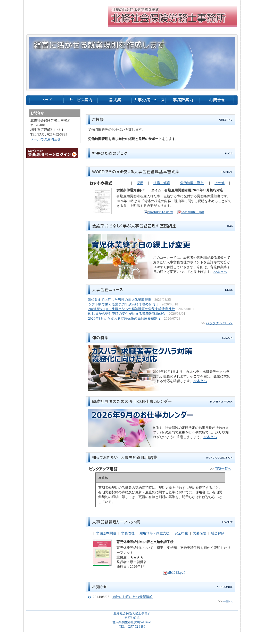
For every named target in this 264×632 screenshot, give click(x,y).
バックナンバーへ (219, 323)
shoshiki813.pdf (192, 212)
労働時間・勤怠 (192, 183)
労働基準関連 (106, 533)
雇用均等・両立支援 (154, 533)
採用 (140, 183)
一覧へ (227, 601)
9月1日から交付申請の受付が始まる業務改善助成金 (127, 313)
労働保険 (199, 533)
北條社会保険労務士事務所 (132, 613)
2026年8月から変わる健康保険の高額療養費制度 (124, 318)
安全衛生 (181, 533)
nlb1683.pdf (176, 572)
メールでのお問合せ (45, 139)
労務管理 (128, 533)
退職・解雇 (161, 183)
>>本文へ (220, 272)
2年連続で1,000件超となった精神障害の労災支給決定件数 (131, 309)
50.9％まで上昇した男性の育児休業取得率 (119, 300)
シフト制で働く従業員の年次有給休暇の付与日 (123, 304)
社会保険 (218, 533)
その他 (219, 183)
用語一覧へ (222, 469)
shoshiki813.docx (160, 212)
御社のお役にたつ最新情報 (132, 597)
